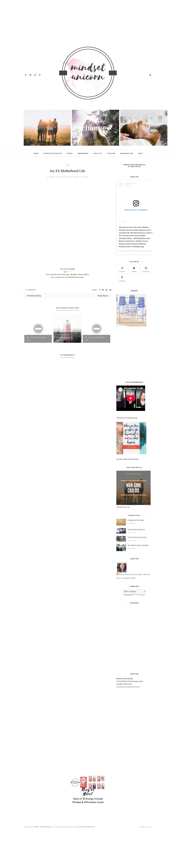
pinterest (122, 281)
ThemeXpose (45, 827)
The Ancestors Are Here (137, 537)
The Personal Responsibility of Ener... (64, 337)
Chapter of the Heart (136, 520)
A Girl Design (58, 827)
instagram (146, 271)
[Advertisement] (88, 20)
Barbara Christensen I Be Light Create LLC (134, 574)
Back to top (145, 827)
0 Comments (31, 290)
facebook (122, 271)
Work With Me (126, 153)
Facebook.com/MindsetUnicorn (128, 687)
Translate (141, 595)
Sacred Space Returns (136, 529)
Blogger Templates (86, 827)
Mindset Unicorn (138, 251)
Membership (83, 153)
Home (35, 153)
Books (70, 153)
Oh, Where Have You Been (138, 545)
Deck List (98, 153)
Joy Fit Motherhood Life (36, 338)
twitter (134, 271)
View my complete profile (125, 578)
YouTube (111, 153)
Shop (140, 153)
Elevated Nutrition (52, 153)
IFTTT (67, 165)
